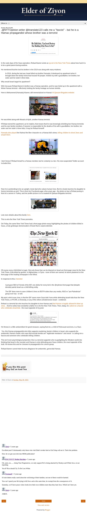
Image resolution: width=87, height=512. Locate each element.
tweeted (19, 279)
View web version (43, 505)
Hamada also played (9, 133)
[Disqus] (43, 412)
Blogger (47, 510)
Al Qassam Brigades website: (63, 93)
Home (43, 501)
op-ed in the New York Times (59, 63)
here (28, 215)
